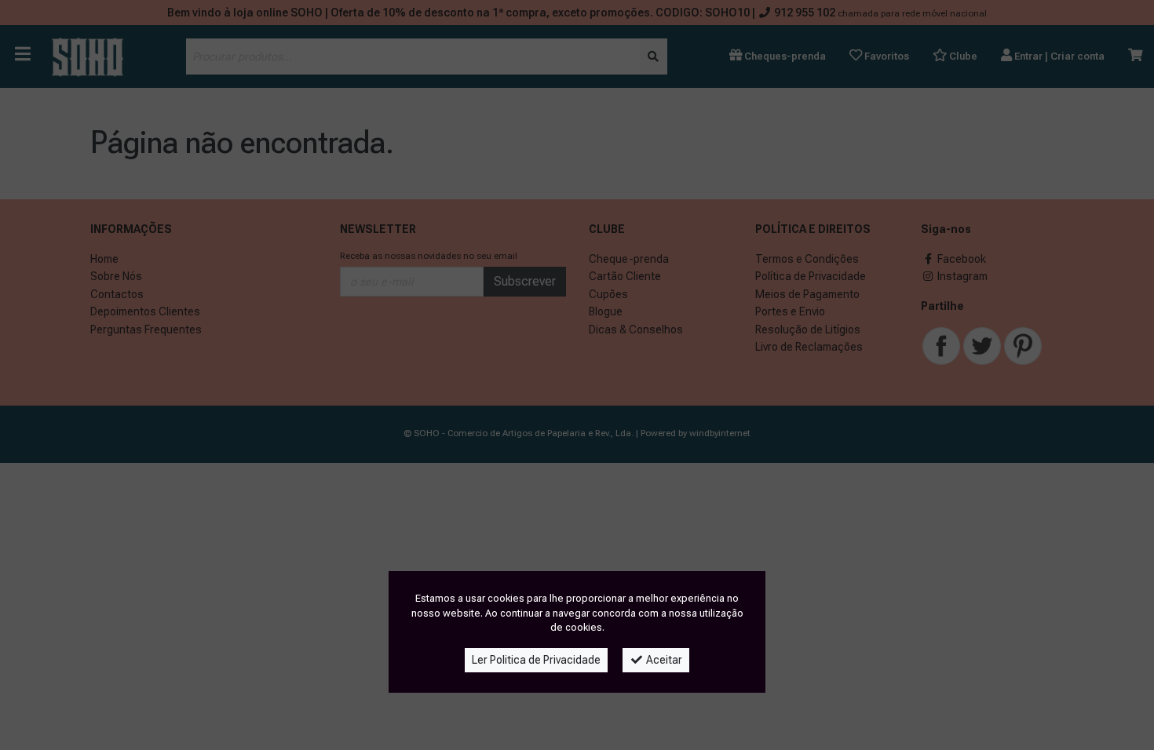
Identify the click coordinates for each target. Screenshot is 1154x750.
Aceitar (663, 660)
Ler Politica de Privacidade (536, 660)
